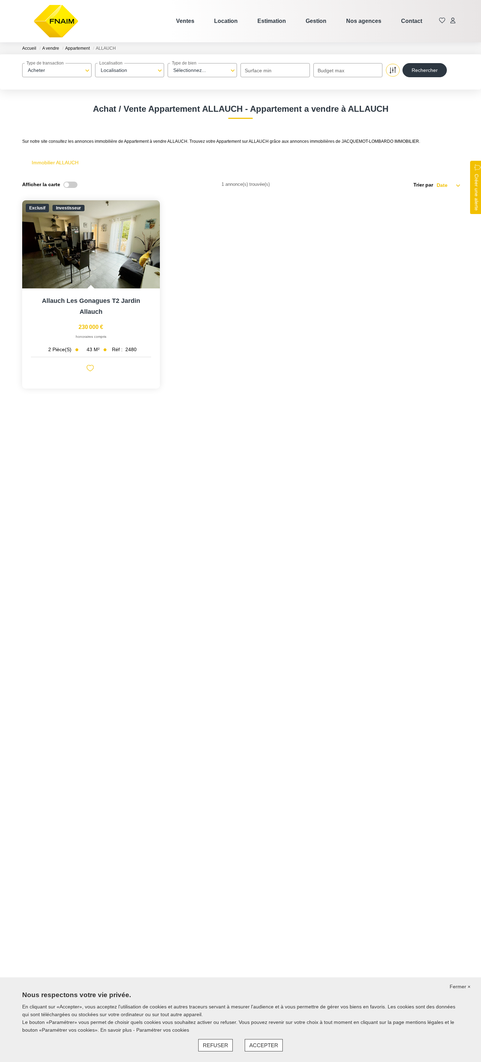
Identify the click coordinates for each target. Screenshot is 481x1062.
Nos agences (363, 21)
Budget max (331, 70)
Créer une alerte (476, 192)
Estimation (271, 21)
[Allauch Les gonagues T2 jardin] (91, 244)
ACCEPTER (263, 1045)
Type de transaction (45, 63)
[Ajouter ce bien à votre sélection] (91, 369)
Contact (411, 21)
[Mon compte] (452, 21)
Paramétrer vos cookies (162, 1030)
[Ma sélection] (442, 21)
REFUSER (215, 1045)
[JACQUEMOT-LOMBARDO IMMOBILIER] (56, 21)
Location (226, 21)
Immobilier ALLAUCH (55, 162)
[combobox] (57, 70)
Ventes (185, 21)
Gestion (316, 21)
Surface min (258, 70)
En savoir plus (116, 1030)
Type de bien (184, 63)
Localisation (111, 63)
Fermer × (460, 986)
